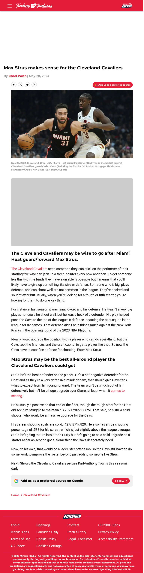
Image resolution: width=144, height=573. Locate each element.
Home (15, 495)
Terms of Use (20, 539)
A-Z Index (17, 546)
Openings (43, 525)
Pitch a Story (77, 532)
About (15, 525)
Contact (73, 525)
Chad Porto (17, 76)
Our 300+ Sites (109, 525)
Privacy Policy (108, 532)
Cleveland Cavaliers (36, 495)
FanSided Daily (47, 532)
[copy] (34, 84)
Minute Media (28, 555)
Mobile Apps (19, 532)
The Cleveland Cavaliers (29, 269)
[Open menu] (10, 5)
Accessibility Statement (116, 539)
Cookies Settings (49, 546)
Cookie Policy (46, 539)
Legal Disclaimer (80, 539)
